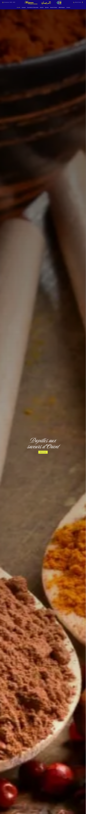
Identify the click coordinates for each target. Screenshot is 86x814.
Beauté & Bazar (53, 7)
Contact (68, 7)
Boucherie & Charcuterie (32, 7)
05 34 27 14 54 (43, 452)
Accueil (18, 7)
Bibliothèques (62, 7)
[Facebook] (82, 2)
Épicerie (47, 7)
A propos (24, 7)
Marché (41, 7)
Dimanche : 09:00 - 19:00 (9, 2)
